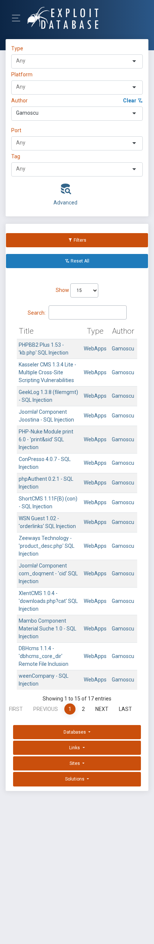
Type (18, 48)
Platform (22, 74)
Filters (79, 240)
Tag (15, 156)
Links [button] (75, 747)
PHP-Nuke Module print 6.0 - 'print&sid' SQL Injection (46, 439)
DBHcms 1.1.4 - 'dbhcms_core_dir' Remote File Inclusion (43, 656)
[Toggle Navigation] (18, 18)
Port (16, 130)
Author (19, 101)
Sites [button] (75, 763)
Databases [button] (75, 732)
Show (63, 290)
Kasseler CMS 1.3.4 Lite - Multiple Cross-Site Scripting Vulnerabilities (47, 372)
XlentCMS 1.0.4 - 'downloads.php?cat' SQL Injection (48, 601)
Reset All (79, 261)
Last (125, 709)
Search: (37, 313)
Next (101, 709)
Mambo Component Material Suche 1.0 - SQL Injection (47, 628)
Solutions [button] (75, 779)
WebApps (95, 349)
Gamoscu (123, 349)
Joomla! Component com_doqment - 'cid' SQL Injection (48, 573)
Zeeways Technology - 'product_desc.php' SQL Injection (46, 546)
